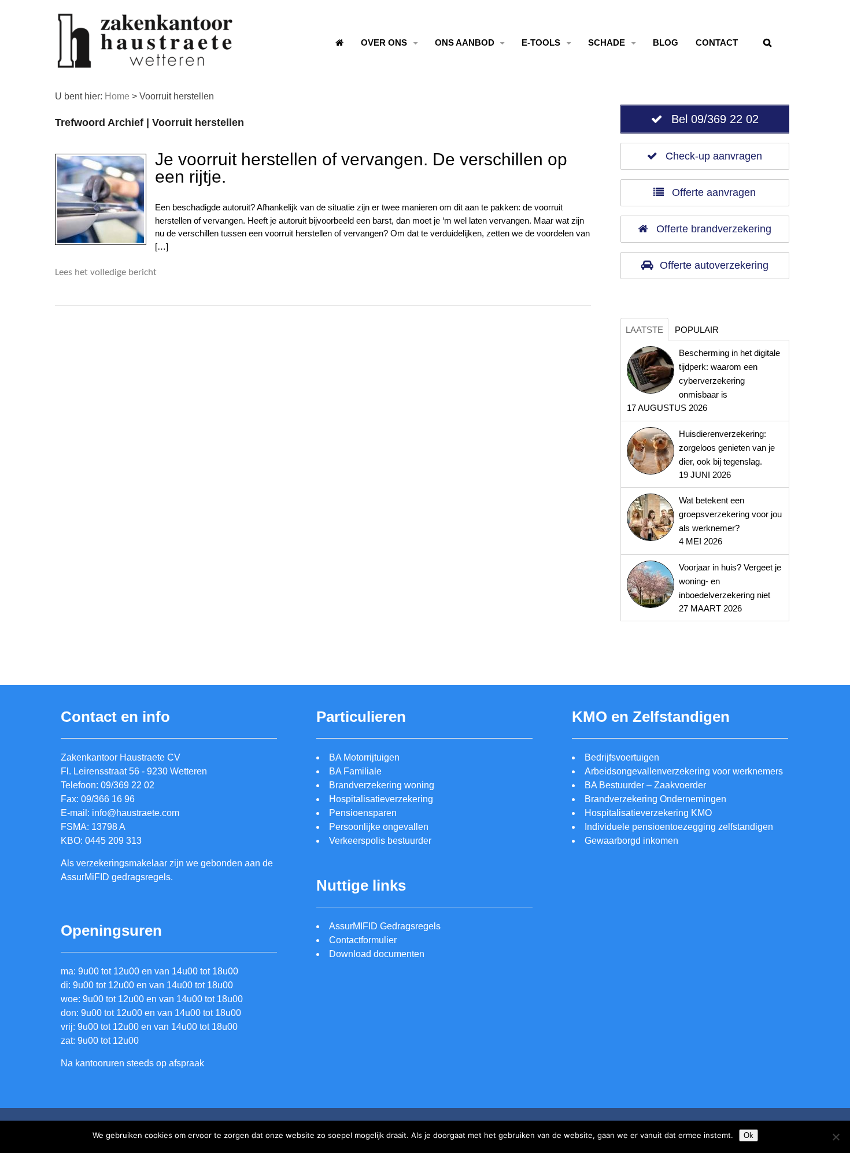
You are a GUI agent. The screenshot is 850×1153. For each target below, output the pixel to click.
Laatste (644, 330)
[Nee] (835, 1137)
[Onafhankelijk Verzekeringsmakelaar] (146, 62)
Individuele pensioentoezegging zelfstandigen (679, 827)
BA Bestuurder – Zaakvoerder (645, 785)
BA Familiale (355, 771)
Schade (606, 42)
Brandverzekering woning (381, 785)
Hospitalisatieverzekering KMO (648, 813)
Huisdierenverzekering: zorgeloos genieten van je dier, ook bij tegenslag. (727, 447)
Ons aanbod (464, 42)
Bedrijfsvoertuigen (622, 757)
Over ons (384, 42)
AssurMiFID (85, 877)
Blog (665, 42)
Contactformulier (363, 940)
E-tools (541, 42)
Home (117, 96)
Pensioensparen (363, 813)
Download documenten (376, 954)
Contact (717, 42)
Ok (748, 1135)
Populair (697, 330)
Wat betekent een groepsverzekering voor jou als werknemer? (730, 514)
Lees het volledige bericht (106, 272)
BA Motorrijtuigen (364, 757)
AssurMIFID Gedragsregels (385, 926)
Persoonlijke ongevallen (378, 827)
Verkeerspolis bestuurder (380, 841)
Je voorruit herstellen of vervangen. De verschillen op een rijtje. (361, 168)
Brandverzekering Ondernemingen (655, 799)
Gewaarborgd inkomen (631, 841)
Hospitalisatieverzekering (381, 799)
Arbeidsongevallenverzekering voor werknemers (684, 771)
